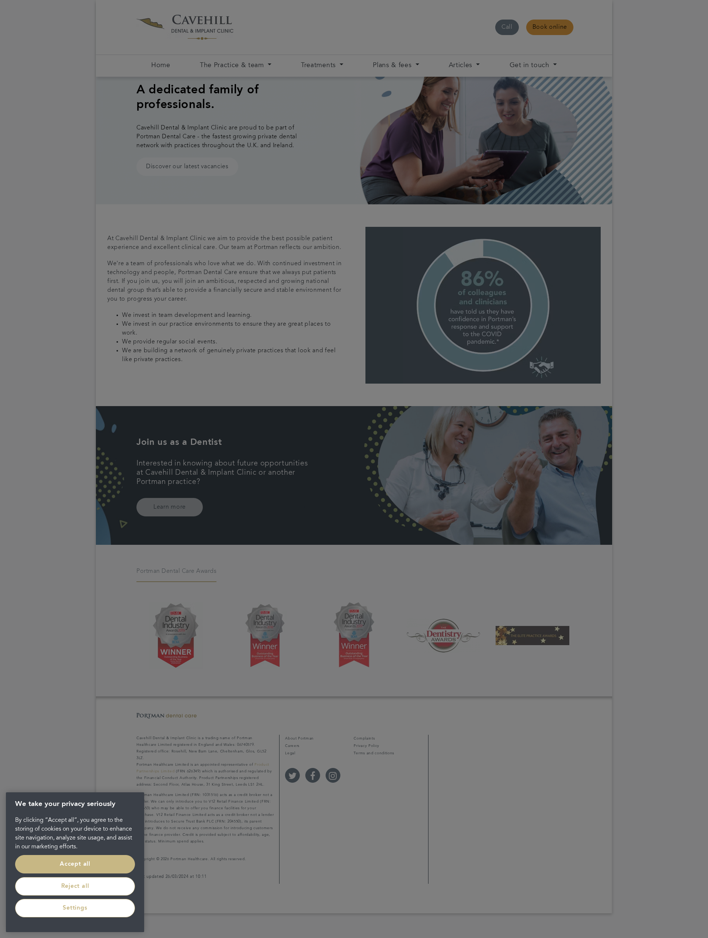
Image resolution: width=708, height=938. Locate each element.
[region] (75, 862)
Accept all (75, 864)
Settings (75, 908)
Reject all (75, 886)
